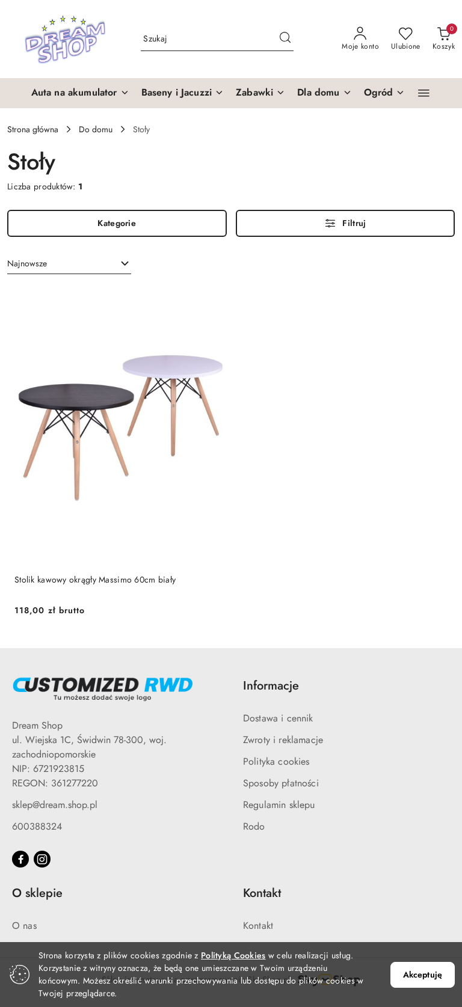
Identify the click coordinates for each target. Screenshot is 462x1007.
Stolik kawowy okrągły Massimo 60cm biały (95, 580)
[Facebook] (20, 859)
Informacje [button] (271, 685)
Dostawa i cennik (278, 718)
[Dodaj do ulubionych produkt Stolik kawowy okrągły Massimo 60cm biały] (210, 300)
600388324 (37, 826)
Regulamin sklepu (279, 805)
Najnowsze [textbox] (27, 263)
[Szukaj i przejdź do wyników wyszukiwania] (285, 39)
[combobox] (69, 264)
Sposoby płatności (281, 783)
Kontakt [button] (262, 893)
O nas (24, 925)
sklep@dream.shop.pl (54, 805)
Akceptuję (422, 975)
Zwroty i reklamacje (283, 740)
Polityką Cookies (233, 955)
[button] (80, 93)
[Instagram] (42, 859)
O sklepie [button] (37, 893)
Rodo (254, 826)
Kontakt (258, 925)
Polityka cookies (276, 761)
